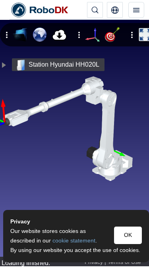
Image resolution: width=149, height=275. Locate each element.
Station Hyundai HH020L (64, 64)
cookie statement (73, 241)
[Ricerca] (95, 10)
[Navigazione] (136, 10)
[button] (115, 10)
